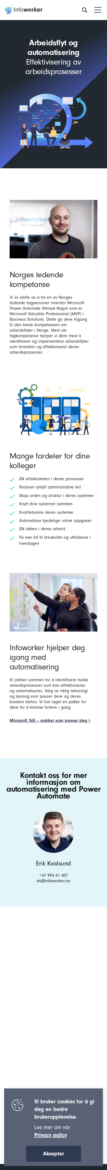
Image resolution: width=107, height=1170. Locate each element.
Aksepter (53, 1154)
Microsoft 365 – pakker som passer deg (49, 720)
